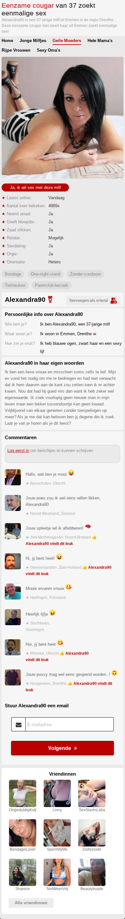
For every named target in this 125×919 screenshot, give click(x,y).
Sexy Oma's (48, 50)
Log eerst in (18, 450)
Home (7, 40)
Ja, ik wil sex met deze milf (35, 187)
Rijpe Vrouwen (16, 50)
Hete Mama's (100, 40)
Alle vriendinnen (31, 902)
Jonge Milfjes (33, 40)
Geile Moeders (67, 40)
